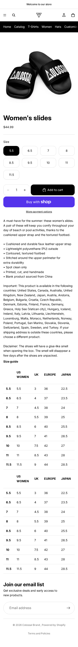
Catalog (19, 26)
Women (47, 26)
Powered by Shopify (54, 624)
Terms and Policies (39, 633)
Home (7, 26)
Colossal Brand (31, 624)
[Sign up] (68, 608)
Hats (58, 26)
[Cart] (73, 15)
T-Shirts (33, 26)
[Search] (13, 15)
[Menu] (5, 15)
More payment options (39, 211)
